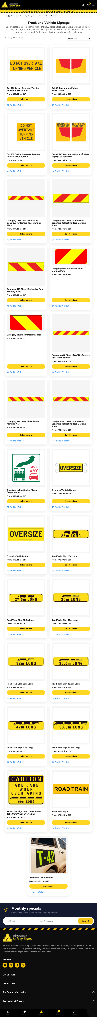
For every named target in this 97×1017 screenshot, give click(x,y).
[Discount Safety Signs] (11, 5)
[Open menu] (93, 5)
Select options (26, 99)
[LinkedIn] (17, 965)
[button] (15, 105)
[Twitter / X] (11, 965)
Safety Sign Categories (27, 16)
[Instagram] (23, 965)
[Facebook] (5, 965)
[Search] (83, 5)
